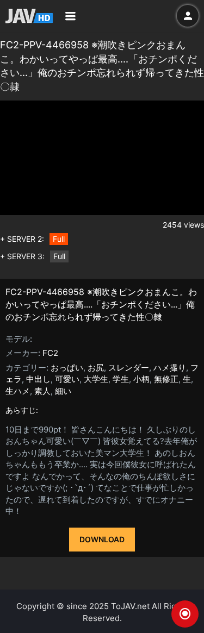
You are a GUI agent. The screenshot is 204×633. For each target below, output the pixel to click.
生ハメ (17, 391)
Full (59, 238)
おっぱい (67, 367)
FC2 (50, 353)
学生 (121, 379)
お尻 (96, 367)
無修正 (166, 379)
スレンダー (128, 367)
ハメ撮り (169, 367)
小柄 (141, 379)
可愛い (67, 379)
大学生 (96, 379)
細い (63, 391)
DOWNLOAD (102, 539)
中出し (38, 379)
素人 (42, 391)
